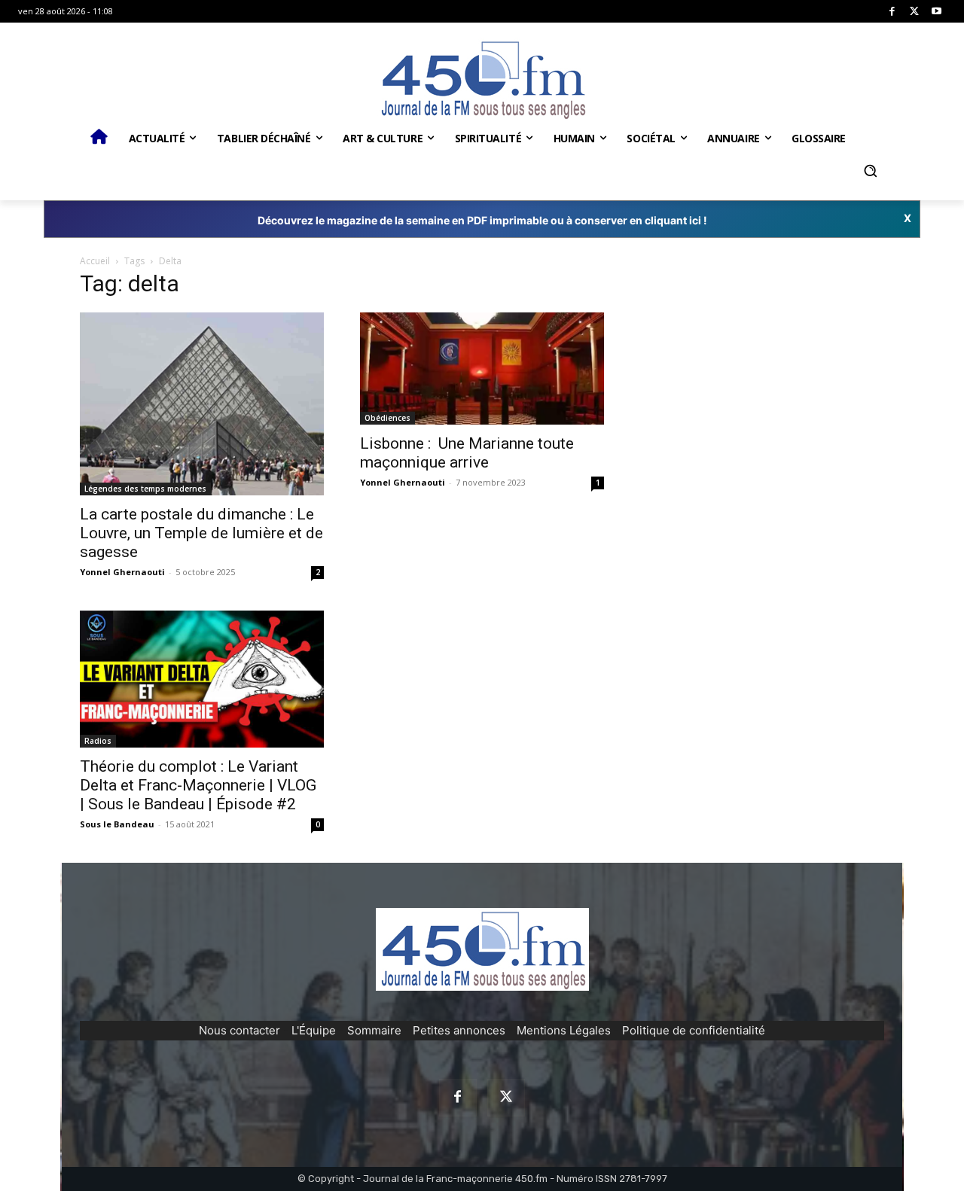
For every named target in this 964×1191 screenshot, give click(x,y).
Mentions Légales (564, 1030)
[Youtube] (936, 11)
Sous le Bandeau (117, 824)
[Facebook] (892, 11)
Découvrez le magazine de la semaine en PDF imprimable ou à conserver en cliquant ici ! (482, 220)
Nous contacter (239, 1030)
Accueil (95, 260)
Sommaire (374, 1030)
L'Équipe (313, 1030)
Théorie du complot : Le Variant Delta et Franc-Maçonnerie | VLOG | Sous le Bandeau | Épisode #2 (198, 785)
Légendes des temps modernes (145, 488)
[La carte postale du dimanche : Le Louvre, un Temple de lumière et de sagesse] (202, 403)
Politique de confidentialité (693, 1030)
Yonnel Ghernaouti (122, 571)
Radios (97, 741)
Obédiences (387, 418)
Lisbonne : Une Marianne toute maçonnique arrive (467, 452)
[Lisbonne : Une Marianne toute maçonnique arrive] (482, 368)
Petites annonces (459, 1030)
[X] (914, 11)
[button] (870, 171)
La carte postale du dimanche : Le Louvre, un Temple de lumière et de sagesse (201, 533)
